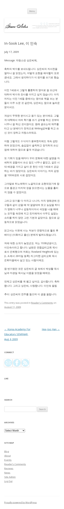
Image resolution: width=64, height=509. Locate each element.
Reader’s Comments (15, 464)
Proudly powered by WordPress (20, 502)
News (7, 472)
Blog (6, 451)
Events (8, 460)
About (7, 455)
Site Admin (10, 477)
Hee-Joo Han (51, 329)
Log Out (8, 481)
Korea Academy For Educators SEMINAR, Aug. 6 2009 (17, 334)
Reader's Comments (42, 302)
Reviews (8, 468)
